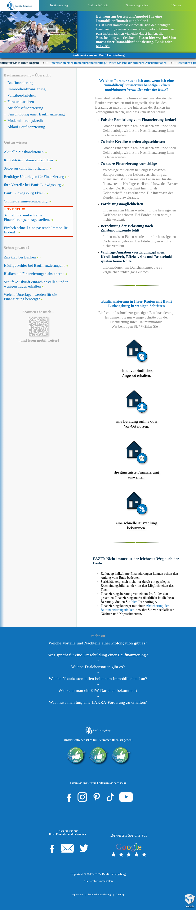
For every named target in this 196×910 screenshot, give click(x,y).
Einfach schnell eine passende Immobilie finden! (36, 230)
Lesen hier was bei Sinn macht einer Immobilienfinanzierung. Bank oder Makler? (136, 42)
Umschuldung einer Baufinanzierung (36, 114)
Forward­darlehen (20, 101)
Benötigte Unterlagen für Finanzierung (34, 176)
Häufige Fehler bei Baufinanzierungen (33, 265)
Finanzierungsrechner (137, 5)
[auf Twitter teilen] (84, 848)
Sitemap (120, 894)
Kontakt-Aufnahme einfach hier (28, 160)
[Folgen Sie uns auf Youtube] (126, 797)
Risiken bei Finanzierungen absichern (33, 273)
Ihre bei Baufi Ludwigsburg (32, 185)
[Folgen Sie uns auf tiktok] (110, 797)
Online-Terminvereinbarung (25, 201)
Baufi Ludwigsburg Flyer (23, 193)
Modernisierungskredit (25, 120)
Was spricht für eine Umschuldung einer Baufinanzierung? (98, 655)
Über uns (176, 5)
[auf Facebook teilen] (51, 848)
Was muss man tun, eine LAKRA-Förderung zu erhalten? (98, 702)
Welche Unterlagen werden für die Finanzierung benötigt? (30, 296)
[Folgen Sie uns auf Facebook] (68, 797)
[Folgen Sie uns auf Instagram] (82, 797)
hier (134, 602)
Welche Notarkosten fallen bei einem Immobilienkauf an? (98, 678)
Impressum (77, 894)
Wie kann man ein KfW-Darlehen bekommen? (97, 690)
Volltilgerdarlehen (21, 95)
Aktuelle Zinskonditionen (24, 152)
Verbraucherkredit (98, 5)
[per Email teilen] (67, 848)
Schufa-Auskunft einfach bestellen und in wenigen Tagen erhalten (36, 284)
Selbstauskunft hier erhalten (25, 168)
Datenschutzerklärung (99, 894)
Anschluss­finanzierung (25, 108)
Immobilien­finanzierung (26, 89)
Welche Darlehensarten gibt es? (98, 667)
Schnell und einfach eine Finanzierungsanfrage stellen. (27, 217)
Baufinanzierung (59, 5)
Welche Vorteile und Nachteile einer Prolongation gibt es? (98, 643)
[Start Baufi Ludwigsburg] (19, 5)
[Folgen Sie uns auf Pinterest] (96, 797)
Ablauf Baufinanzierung (26, 127)
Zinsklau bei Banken (20, 257)
